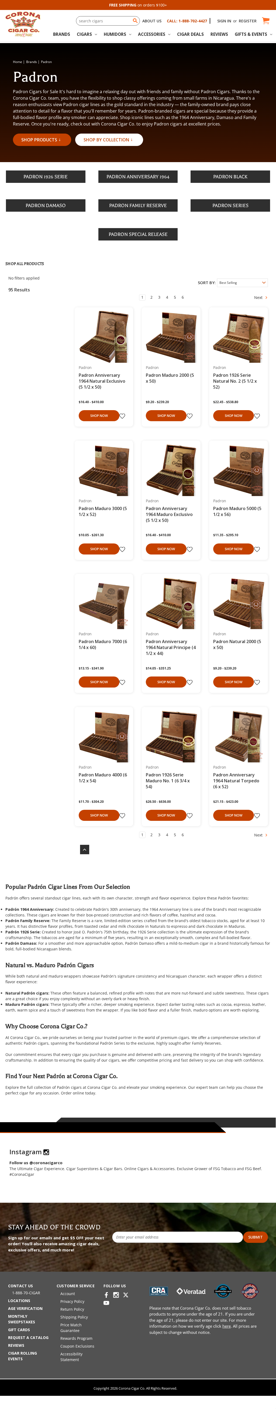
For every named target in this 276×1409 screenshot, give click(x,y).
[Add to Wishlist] (123, 416)
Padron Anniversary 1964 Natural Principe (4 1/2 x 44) (171, 647)
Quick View (102, 337)
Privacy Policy (72, 1301)
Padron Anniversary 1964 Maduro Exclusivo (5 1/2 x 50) (169, 514)
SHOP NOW (99, 415)
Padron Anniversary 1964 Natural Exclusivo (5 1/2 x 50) (102, 381)
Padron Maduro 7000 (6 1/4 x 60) (103, 644)
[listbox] (242, 283)
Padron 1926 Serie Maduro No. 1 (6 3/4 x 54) (168, 781)
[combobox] (108, 21)
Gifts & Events (251, 34)
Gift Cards (19, 1329)
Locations (19, 1300)
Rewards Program (76, 1338)
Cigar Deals (190, 34)
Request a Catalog (28, 1337)
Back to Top (82, 849)
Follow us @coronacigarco (36, 1162)
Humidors (115, 34)
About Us (151, 20)
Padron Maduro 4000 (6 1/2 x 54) (103, 778)
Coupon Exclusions (77, 1346)
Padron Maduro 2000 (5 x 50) (170, 378)
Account (67, 1293)
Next (259, 297)
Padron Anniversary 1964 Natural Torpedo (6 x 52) (236, 781)
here (226, 1326)
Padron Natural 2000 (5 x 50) (237, 644)
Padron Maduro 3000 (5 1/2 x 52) (103, 511)
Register (248, 20)
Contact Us (20, 1285)
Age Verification (25, 1308)
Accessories (151, 34)
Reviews (219, 34)
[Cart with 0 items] (265, 21)
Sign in (224, 20)
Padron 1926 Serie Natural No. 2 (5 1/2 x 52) (235, 381)
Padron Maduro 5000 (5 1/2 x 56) (237, 511)
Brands (61, 34)
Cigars (84, 34)
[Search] (135, 20)
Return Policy (72, 1309)
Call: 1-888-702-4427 (187, 20)
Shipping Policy (74, 1317)
